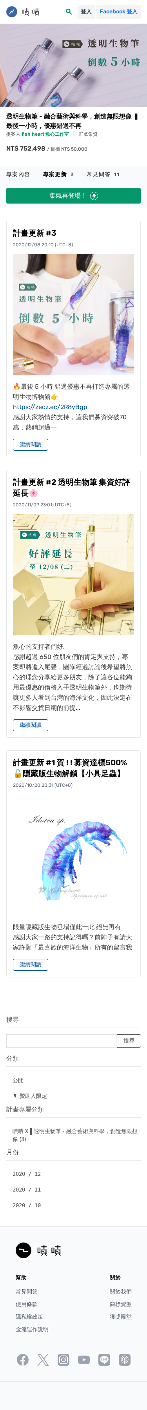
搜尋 (12, 1019)
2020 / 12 (27, 1174)
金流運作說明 (32, 1329)
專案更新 (58, 174)
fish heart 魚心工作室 (46, 134)
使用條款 (27, 1304)
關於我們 (121, 1291)
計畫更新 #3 (34, 233)
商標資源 (121, 1304)
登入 (86, 11)
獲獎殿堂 (121, 1317)
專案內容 (18, 174)
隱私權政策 (29, 1317)
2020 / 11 (27, 1189)
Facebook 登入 (119, 11)
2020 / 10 (27, 1205)
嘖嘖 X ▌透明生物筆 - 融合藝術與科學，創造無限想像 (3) (75, 1135)
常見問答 (103, 174)
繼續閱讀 (31, 444)
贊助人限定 (30, 1095)
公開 (18, 1080)
